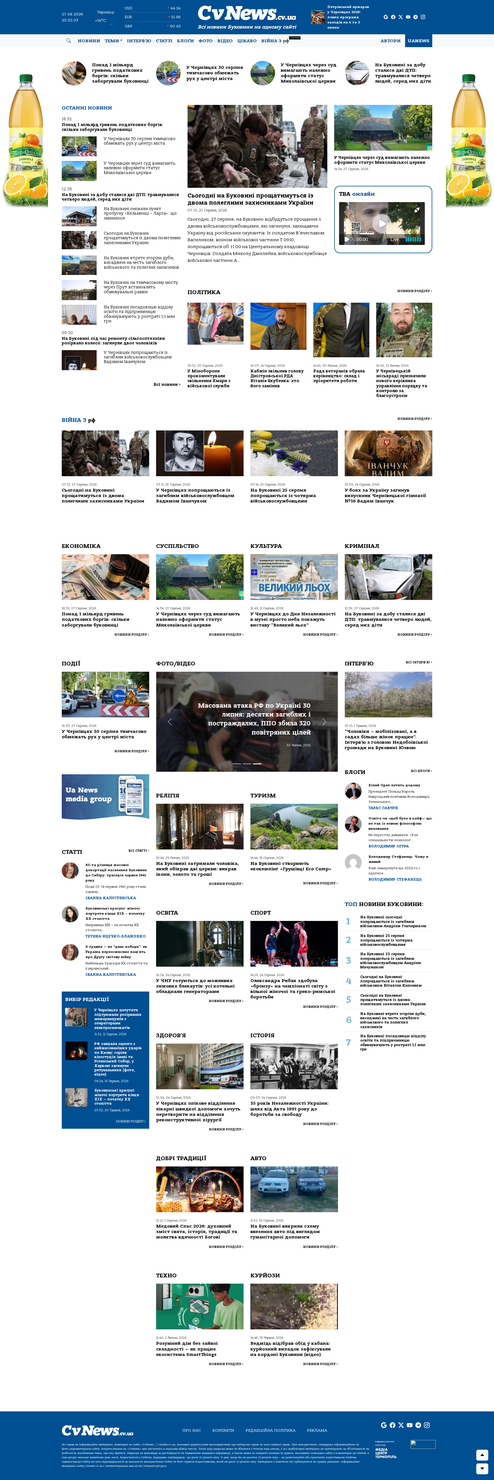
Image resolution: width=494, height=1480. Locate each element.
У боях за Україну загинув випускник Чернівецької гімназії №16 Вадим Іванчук (385, 496)
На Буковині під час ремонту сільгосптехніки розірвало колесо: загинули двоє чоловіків (113, 341)
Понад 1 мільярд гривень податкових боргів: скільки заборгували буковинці (112, 127)
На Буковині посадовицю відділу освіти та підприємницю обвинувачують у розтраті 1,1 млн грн (139, 314)
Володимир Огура (388, 846)
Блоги (185, 40)
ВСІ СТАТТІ (138, 851)
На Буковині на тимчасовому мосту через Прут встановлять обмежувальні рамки (141, 287)
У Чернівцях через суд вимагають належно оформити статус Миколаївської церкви (140, 168)
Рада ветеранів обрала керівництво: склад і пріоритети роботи (339, 376)
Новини (89, 40)
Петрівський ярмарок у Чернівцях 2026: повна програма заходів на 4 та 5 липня (348, 17)
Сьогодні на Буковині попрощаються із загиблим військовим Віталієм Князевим (391, 981)
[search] (68, 40)
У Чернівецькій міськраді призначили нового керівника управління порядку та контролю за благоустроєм (401, 383)
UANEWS (418, 40)
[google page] (386, 17)
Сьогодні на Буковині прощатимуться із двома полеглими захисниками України (142, 238)
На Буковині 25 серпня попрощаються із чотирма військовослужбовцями (283, 496)
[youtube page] (408, 17)
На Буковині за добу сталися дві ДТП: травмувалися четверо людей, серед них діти (120, 197)
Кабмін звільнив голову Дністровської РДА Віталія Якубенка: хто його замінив (277, 378)
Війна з (280, 40)
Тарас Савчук (383, 808)
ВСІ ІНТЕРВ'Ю (419, 662)
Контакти (223, 1430)
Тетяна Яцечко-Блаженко (115, 936)
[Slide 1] (236, 764)
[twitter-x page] (401, 17)
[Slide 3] (257, 764)
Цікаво (247, 40)
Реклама (317, 1430)
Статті (164, 40)
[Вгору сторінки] (482, 1455)
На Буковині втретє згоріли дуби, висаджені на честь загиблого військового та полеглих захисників (141, 263)
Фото (205, 40)
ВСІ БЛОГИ (421, 771)
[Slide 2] (247, 764)
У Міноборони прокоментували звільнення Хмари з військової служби (209, 378)
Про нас (191, 1430)
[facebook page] (393, 17)
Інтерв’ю (139, 40)
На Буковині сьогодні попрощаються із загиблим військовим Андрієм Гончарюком (393, 921)
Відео (225, 40)
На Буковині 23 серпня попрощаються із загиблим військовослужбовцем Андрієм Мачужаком (390, 960)
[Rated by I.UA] (423, 1444)
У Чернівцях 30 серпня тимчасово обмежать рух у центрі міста (140, 141)
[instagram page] (423, 17)
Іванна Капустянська (110, 898)
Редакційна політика (271, 1430)
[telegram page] (415, 17)
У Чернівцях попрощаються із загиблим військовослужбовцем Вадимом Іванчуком (138, 357)
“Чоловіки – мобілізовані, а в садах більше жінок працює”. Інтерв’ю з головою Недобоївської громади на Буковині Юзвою (386, 740)
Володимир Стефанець (395, 879)
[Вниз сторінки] (482, 1468)
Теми (112, 40)
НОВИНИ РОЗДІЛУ (414, 291)
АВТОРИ (391, 40)
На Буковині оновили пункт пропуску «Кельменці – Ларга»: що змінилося (140, 213)
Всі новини (167, 384)
